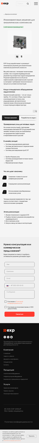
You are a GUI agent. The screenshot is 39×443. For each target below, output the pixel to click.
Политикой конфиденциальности (15, 302)
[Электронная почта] (11, 337)
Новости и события (9, 356)
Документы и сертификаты (11, 359)
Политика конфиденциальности (18, 422)
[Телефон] (5, 337)
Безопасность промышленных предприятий (16, 379)
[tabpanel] (19, 124)
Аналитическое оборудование (12, 373)
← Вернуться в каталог (10, 14)
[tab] (10, 117)
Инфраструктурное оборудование (13, 376)
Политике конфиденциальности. (12, 440)
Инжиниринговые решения (11, 393)
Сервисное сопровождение (11, 388)
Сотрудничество (8, 362)
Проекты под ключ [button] (9, 391)
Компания (8, 350)
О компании (7, 353)
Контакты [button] (6, 365)
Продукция (9, 370)
